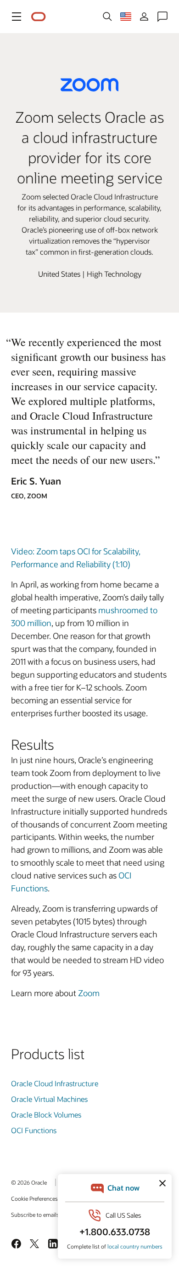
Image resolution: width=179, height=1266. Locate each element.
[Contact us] (162, 16)
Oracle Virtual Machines (49, 1099)
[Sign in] (144, 16)
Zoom (89, 992)
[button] (16, 16)
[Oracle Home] (38, 16)
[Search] (107, 16)
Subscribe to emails (35, 1214)
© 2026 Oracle (29, 1182)
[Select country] (125, 16)
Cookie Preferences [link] (34, 1198)
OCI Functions (33, 1130)
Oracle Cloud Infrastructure (54, 1083)
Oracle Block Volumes (46, 1114)
